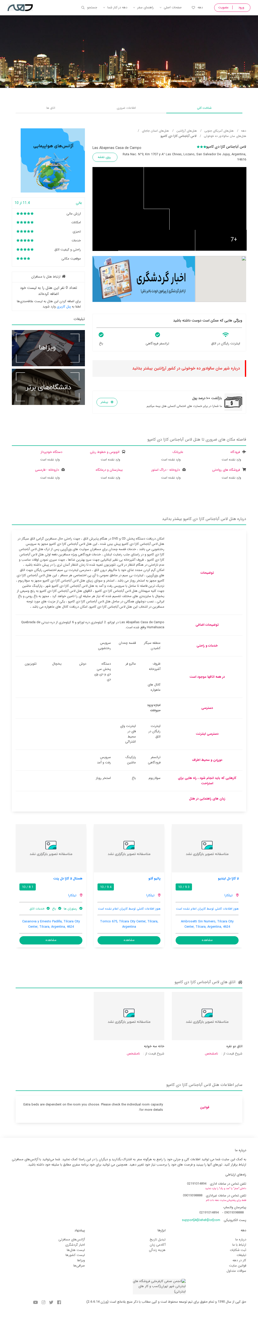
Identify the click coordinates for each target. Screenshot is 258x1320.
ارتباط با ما (239, 1244)
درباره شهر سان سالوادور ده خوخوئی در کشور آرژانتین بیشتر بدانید (186, 368)
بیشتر (104, 402)
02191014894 (196, 1183)
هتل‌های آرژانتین (186, 130)
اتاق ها (50, 107)
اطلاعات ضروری (126, 107)
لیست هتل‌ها (76, 1250)
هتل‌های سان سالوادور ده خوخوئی (225, 136)
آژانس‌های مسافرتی (71, 1239)
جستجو (92, 7)
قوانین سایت (237, 1265)
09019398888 (192, 1195)
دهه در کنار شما (117, 7)
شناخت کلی (204, 107)
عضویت (223, 7)
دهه (200, 7)
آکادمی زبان (158, 1244)
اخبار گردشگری (75, 1244)
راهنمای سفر (145, 7)
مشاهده (207, 940)
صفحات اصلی (173, 7)
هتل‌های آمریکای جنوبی (219, 130)
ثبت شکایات (238, 1250)
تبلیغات (241, 1255)
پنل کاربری (64, 306)
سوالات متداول (236, 1271)
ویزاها (81, 1260)
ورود (241, 7)
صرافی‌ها (79, 1265)
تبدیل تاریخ (158, 1239)
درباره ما (240, 1239)
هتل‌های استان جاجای (155, 130)
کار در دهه (239, 1260)
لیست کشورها (75, 1255)
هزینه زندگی (157, 1250)
